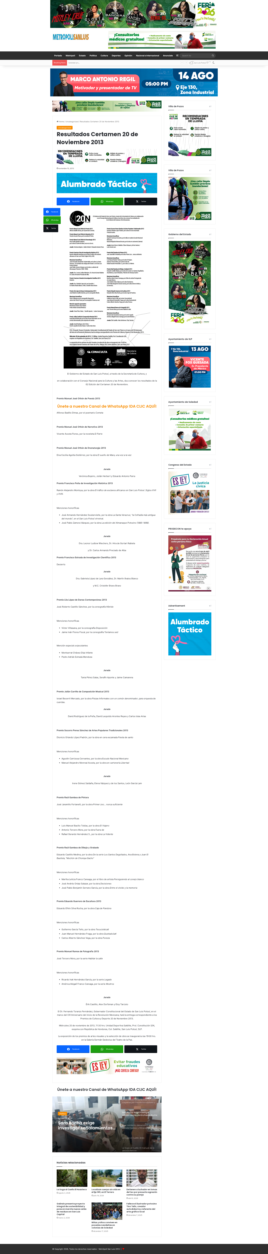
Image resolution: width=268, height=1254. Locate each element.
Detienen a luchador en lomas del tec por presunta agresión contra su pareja (141, 1192)
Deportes (116, 55)
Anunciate (168, 55)
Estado (82, 55)
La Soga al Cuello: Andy (82, 1122)
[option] (106, 1124)
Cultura (104, 55)
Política (93, 55)
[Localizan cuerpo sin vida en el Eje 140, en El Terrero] (107, 1178)
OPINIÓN (63, 1113)
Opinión (128, 55)
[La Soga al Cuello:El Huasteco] (72, 1178)
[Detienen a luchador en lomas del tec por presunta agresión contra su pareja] (141, 1178)
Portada (58, 55)
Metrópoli (70, 55)
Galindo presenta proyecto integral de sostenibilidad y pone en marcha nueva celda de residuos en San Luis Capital (71, 1209)
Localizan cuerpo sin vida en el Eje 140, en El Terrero (106, 1191)
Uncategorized (72, 121)
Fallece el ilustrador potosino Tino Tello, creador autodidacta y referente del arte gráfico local (141, 1207)
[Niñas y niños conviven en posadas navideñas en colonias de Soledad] (107, 1211)
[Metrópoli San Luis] (71, 37)
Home (61, 121)
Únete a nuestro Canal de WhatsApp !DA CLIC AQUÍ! (107, 406)
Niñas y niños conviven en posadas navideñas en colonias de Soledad (104, 1225)
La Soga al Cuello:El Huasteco (72, 1189)
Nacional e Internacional (147, 55)
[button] (107, 288)
